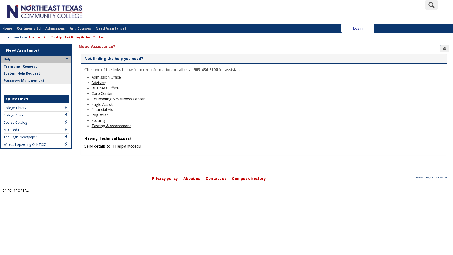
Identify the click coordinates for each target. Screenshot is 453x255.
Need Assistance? (111, 28)
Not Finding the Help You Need (85, 37)
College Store (14, 115)
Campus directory (249, 178)
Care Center (102, 93)
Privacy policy (165, 178)
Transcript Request (20, 66)
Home (7, 28)
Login (358, 28)
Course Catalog (15, 122)
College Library (15, 108)
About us (191, 178)
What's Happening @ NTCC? (25, 144)
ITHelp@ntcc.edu (126, 146)
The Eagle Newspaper (20, 137)
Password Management (24, 80)
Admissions (55, 28)
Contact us (216, 178)
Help (59, 37)
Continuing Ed (29, 28)
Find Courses (80, 28)
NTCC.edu (11, 130)
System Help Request (22, 73)
